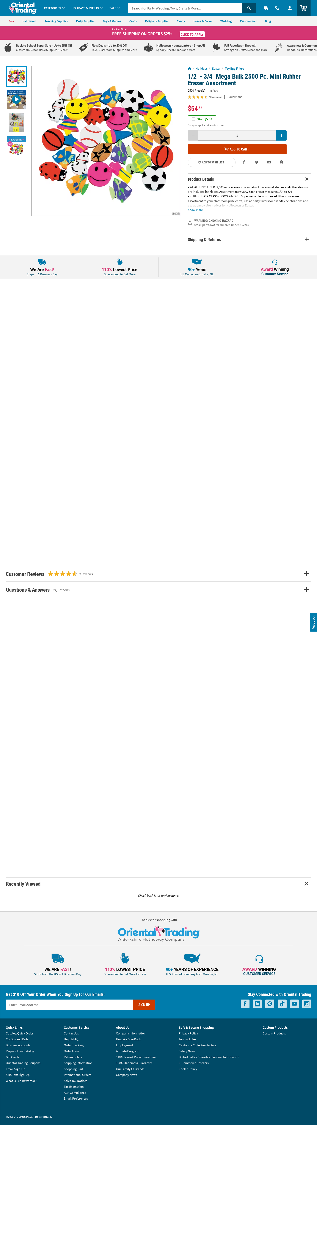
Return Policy (73, 1057)
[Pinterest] (269, 1004)
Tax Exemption (74, 1086)
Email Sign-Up (15, 1069)
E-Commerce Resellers (194, 1063)
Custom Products (274, 1033)
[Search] (249, 8)
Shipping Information (78, 1063)
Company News (126, 1075)
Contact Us (71, 1033)
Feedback (313, 623)
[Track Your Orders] (266, 8)
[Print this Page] (281, 162)
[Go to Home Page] (189, 69)
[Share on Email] (269, 162)
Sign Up (144, 1004)
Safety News (187, 1051)
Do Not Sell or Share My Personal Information (209, 1057)
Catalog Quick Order (19, 1033)
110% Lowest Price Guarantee (135, 1057)
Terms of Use (187, 1039)
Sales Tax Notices (75, 1081)
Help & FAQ (71, 1039)
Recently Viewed (23, 883)
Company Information (131, 1033)
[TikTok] (282, 1004)
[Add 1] (281, 135)
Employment (124, 1045)
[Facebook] (245, 1004)
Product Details (201, 179)
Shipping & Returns (204, 239)
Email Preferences (76, 1098)
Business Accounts (18, 1045)
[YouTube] (294, 1004)
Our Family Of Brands (130, 1069)
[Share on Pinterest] (256, 162)
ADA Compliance (75, 1093)
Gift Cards (12, 1057)
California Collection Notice (197, 1045)
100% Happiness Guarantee (134, 1063)
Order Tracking (74, 1045)
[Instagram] (306, 1004)
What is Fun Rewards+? (21, 1081)
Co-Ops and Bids (17, 1039)
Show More (195, 209)
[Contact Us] (277, 8)
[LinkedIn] (257, 1004)
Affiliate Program (127, 1051)
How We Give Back (128, 1039)
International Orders (77, 1075)
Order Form (71, 1051)
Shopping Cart (73, 1069)
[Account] (290, 8)
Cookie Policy (188, 1069)
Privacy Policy (188, 1033)
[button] (106, 141)
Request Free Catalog (20, 1051)
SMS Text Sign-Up (18, 1075)
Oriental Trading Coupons (23, 1063)
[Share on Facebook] (244, 162)
